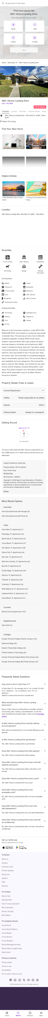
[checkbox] (13, 26)
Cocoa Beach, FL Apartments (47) (14, 543)
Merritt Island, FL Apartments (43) (14, 538)
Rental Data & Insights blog (12, 948)
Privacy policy (7, 962)
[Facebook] (19, 980)
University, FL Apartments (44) (12, 584)
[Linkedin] (15, 980)
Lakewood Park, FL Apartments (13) (14, 593)
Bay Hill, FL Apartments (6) (11, 566)
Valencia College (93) (9, 643)
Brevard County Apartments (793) (14, 611)
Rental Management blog (11, 944)
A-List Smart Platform (9, 929)
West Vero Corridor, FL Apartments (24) (16, 561)
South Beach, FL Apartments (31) (14, 598)
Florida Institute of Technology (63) (14, 652)
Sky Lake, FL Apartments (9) (12, 557)
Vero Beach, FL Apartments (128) (14, 548)
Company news (7, 867)
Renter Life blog (8, 911)
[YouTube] (28, 980)
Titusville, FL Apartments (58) (12, 580)
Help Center (6, 952)
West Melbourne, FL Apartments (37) (15, 589)
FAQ (3, 882)
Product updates (8, 870)
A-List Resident (7, 941)
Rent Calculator (7, 907)
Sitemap (5, 886)
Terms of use (6, 966)
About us (5, 859)
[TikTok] (37, 980)
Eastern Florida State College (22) (14, 648)
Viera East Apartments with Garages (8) (16, 511)
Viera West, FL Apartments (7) (12, 529)
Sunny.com (6, 874)
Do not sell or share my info (12, 974)
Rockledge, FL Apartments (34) (13, 534)
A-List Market (6, 933)
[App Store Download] (8, 847)
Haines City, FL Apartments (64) (13, 552)
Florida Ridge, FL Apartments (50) (14, 570)
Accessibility (6, 970)
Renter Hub (6, 896)
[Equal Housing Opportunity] (10, 980)
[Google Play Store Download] (21, 847)
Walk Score (23, 428)
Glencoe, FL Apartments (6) (12, 575)
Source (6, 491)
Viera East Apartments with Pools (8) (15, 516)
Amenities (22, 111)
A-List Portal (6, 925)
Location (14, 111)
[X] (24, 980)
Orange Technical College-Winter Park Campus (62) (20, 657)
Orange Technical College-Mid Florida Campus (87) (20, 661)
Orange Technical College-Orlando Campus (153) (19, 639)
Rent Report (6, 915)
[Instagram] (33, 980)
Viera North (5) (7, 625)
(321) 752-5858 (7, 103)
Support (5, 878)
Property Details (34, 111)
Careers (5, 863)
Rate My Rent (7, 900)
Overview (5, 111)
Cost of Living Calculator (11, 904)
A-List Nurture (7, 937)
